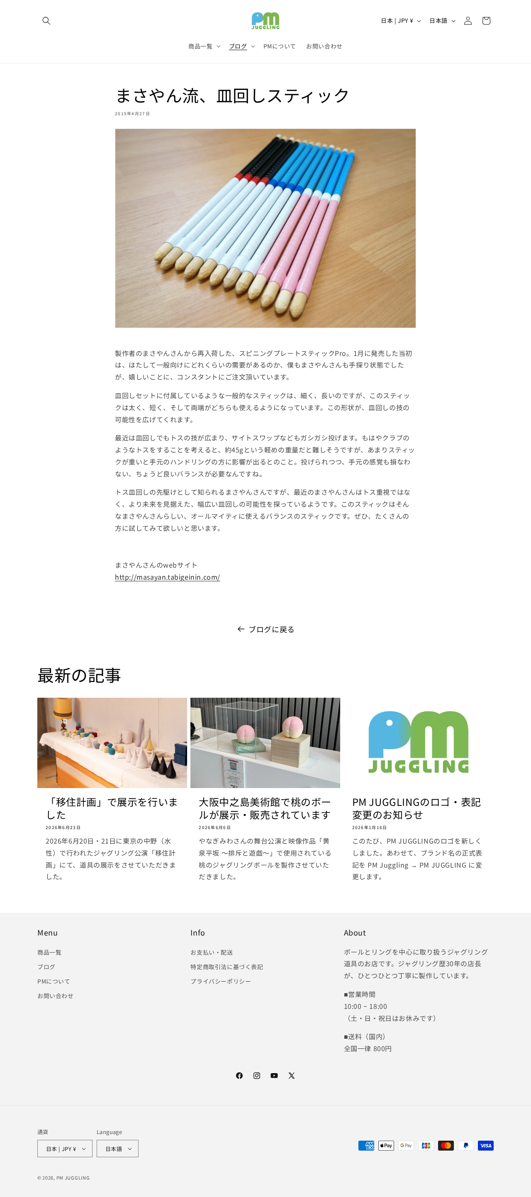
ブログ (46, 966)
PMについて (54, 981)
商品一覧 (49, 952)
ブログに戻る (271, 629)
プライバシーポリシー (220, 981)
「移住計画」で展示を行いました (112, 808)
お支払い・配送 (211, 952)
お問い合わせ (55, 995)
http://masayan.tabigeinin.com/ (167, 577)
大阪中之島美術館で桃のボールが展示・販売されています (265, 808)
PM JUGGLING (73, 1177)
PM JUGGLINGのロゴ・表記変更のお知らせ (416, 808)
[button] (46, 21)
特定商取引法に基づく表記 (226, 966)
